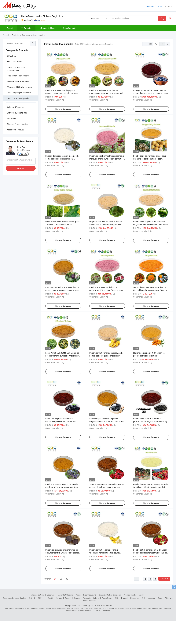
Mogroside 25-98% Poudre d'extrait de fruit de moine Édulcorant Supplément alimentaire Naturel (105, 224)
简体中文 (32, 598)
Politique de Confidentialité (86, 595)
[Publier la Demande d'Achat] (170, 18)
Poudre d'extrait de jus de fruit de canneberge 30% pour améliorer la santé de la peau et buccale (106, 290)
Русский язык (107, 598)
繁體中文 (41, 598)
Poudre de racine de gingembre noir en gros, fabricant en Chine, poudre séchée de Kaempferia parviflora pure (62, 553)
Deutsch (77, 598)
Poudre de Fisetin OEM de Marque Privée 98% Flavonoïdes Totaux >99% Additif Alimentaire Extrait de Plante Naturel (150, 487)
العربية (125, 598)
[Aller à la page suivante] (167, 44)
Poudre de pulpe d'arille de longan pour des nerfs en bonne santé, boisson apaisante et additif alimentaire (149, 159)
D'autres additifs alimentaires (19, 87)
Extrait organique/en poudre (19, 92)
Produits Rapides (130, 595)
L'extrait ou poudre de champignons (16, 68)
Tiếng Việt (169, 598)
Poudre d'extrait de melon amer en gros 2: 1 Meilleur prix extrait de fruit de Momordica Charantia (62, 224)
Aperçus (142, 595)
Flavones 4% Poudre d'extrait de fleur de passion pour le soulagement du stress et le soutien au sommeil (62, 290)
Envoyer (20, 168)
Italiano (96, 598)
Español (68, 598)
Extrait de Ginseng (15, 61)
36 (61, 578)
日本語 (50, 598)
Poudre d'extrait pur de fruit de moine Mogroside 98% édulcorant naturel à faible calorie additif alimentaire (151, 224)
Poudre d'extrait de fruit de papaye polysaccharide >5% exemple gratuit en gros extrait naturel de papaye (61, 93)
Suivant (163, 578)
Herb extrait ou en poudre (18, 75)
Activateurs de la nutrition (18, 81)
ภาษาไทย (151, 598)
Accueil (10, 28)
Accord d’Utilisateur (65, 595)
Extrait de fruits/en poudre (18, 98)
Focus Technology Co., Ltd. (87, 606)
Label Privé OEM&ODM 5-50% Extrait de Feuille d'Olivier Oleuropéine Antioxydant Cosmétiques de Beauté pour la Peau (62, 356)
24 (55, 579)
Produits (27, 28)
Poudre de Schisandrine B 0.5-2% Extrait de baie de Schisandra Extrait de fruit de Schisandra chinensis (150, 553)
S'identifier (150, 6)
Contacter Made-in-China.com (110, 595)
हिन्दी (143, 598)
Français (59, 598)
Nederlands (134, 598)
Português (86, 598)
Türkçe (160, 598)
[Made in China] (20, 5)
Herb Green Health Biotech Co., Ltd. (41, 16)
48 (67, 578)
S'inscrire (158, 6)
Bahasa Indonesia (89, 600)
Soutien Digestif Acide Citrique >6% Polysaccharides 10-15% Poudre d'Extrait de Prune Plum (106, 421)
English (23, 598)
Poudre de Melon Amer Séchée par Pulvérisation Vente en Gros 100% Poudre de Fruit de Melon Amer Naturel (107, 93)
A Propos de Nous (47, 28)
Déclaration (51, 595)
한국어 (117, 598)
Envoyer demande (63, 109)
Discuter (24, 154)
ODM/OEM (11, 56)
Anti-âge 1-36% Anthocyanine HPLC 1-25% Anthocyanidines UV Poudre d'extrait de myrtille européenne (150, 93)
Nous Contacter (70, 28)
